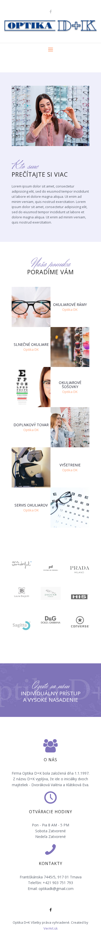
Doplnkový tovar (31, 425)
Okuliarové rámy (70, 305)
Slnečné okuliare (31, 345)
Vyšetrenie (70, 465)
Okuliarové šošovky (70, 385)
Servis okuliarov (31, 505)
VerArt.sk (51, 928)
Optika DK (70, 309)
